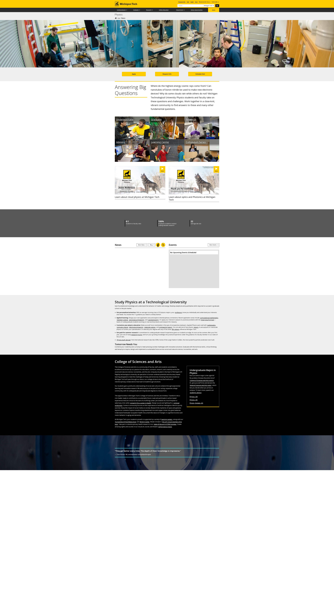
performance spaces (165, 427)
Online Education (164, 10)
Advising (120, 142)
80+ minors (175, 329)
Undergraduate (121, 10)
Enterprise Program (207, 320)
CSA (119, 18)
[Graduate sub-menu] (139, 10)
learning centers (166, 419)
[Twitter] (163, 245)
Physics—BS (194, 400)
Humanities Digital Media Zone (125, 422)
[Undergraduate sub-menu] (126, 10)
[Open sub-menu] (210, 2)
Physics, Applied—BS (196, 403)
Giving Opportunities (197, 10)
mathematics (211, 325)
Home (116, 18)
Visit (188, 2)
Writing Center (145, 422)
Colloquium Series (196, 142)
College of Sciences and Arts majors (202, 380)
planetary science (122, 320)
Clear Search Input (202, 5)
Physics (118, 14)
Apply (192, 2)
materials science (149, 327)
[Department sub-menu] (184, 10)
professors (178, 312)
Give (196, 2)
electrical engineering (136, 327)
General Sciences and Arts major (200, 385)
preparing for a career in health (140, 403)
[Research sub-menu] (152, 10)
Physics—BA (194, 397)
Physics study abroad (123, 340)
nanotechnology (153, 320)
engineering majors (165, 327)
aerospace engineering (136, 320)
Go (217, 6)
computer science (122, 327)
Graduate (136, 10)
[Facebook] (158, 245)
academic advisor (196, 393)
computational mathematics (209, 318)
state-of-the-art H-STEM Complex (165, 424)
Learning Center (160, 142)
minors (196, 327)
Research (148, 10)
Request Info (181, 2)
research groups (136, 335)
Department (179, 10)
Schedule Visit (200, 74)
